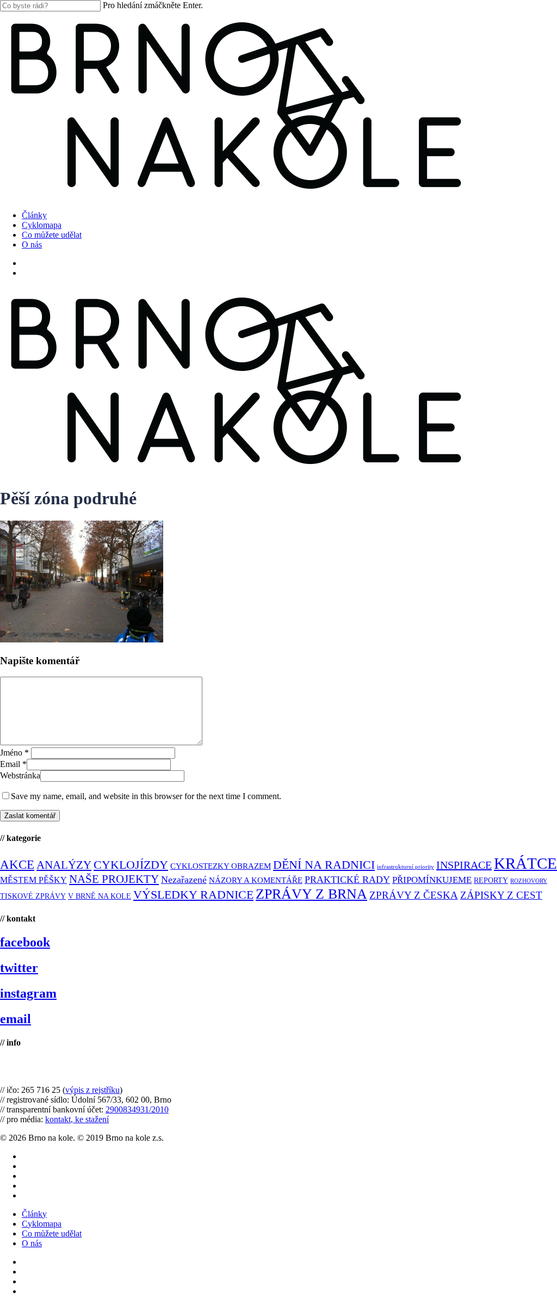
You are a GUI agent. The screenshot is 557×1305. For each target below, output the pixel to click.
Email (13, 764)
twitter (19, 968)
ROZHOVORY (528, 881)
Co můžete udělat (52, 1233)
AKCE (17, 864)
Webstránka (20, 775)
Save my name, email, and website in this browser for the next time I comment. (146, 796)
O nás (32, 1243)
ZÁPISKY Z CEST (501, 895)
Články (34, 1214)
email (15, 1019)
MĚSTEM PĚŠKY (33, 880)
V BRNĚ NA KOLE (99, 896)
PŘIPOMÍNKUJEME (432, 880)
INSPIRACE (464, 865)
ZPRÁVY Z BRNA (311, 894)
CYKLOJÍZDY (131, 864)
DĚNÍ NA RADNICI (324, 864)
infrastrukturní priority (405, 867)
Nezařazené (184, 879)
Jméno (14, 752)
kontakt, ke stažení (77, 1119)
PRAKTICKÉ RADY (347, 879)
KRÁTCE (525, 863)
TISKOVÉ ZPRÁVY (33, 896)
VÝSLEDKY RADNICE (193, 894)
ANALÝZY (63, 865)
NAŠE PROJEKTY (114, 879)
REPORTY (491, 880)
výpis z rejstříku (92, 1089)
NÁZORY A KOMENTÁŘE (255, 880)
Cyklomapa (41, 1223)
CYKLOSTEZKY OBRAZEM (220, 866)
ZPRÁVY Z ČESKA (413, 895)
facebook (25, 942)
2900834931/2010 (137, 1109)
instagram (28, 993)
